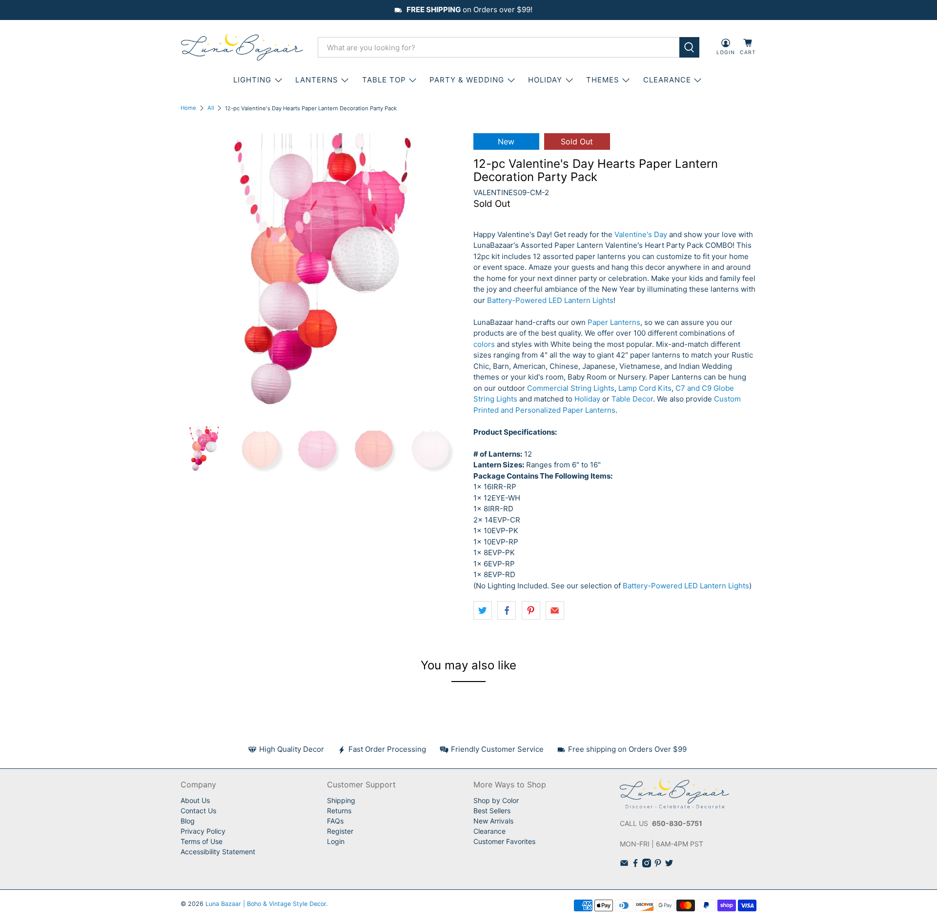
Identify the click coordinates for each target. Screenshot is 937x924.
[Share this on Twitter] (482, 610)
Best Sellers (491, 810)
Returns (339, 810)
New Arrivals (493, 821)
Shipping (341, 800)
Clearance (489, 831)
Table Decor (632, 398)
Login (336, 841)
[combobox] (498, 47)
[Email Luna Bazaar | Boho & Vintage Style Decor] (624, 865)
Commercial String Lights (570, 388)
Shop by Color (496, 800)
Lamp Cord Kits (645, 388)
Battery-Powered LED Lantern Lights (550, 300)
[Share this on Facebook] (506, 610)
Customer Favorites (504, 841)
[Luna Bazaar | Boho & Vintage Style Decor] (242, 47)
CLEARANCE (667, 79)
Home (188, 108)
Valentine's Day (640, 234)
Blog (188, 821)
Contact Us (198, 810)
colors (484, 344)
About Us (195, 800)
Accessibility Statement (218, 851)
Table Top (384, 79)
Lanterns (316, 79)
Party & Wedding (466, 79)
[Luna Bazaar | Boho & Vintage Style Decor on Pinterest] (657, 865)
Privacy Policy (203, 831)
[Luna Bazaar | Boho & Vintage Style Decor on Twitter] (669, 865)
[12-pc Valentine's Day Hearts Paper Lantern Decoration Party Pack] (322, 274)
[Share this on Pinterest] (531, 610)
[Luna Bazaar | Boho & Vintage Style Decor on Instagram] (646, 865)
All (210, 108)
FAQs (335, 821)
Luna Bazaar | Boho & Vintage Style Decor (265, 903)
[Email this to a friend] (555, 610)
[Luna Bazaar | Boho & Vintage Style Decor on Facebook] (635, 865)
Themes (602, 79)
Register (340, 831)
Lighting (252, 79)
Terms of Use (202, 841)
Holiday (545, 79)
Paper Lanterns (614, 322)
